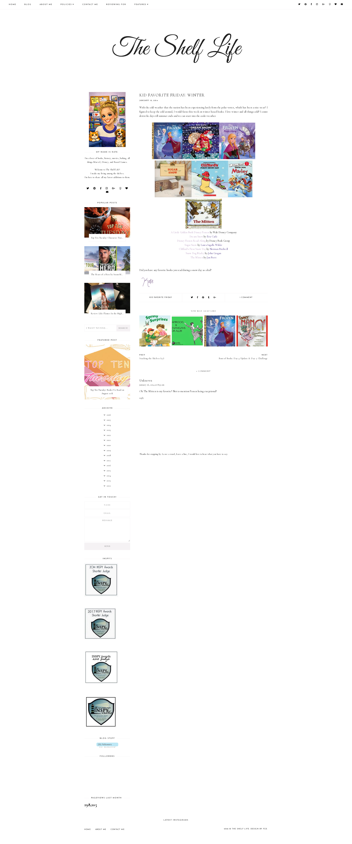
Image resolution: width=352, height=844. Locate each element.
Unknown (145, 380)
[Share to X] (192, 298)
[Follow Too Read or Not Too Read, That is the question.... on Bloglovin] (107, 745)
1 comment (246, 297)
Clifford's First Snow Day (192, 249)
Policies (66, 4)
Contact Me (90, 4)
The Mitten (196, 257)
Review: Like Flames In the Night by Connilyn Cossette (108, 313)
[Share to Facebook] (197, 298)
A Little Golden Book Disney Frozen (190, 232)
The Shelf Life (240, 829)
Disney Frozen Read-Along (191, 240)
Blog (27, 4)
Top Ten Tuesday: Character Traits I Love (108, 237)
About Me (46, 4)
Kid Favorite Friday (160, 297)
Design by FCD (259, 829)
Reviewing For (116, 4)
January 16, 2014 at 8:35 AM (151, 385)
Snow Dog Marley (195, 253)
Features (140, 4)
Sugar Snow (191, 245)
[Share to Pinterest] (203, 298)
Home (12, 4)
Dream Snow (196, 236)
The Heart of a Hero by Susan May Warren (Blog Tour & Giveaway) (108, 274)
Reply (141, 398)
